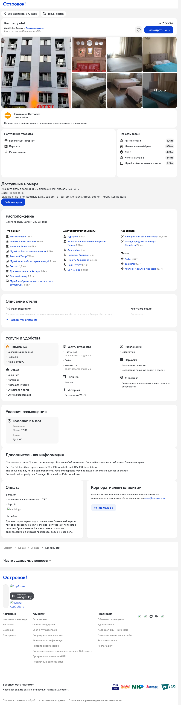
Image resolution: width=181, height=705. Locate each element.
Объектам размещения (111, 619)
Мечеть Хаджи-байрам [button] (23, 241)
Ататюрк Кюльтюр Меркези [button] (140, 268)
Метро (125, 253)
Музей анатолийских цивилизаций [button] (29, 261)
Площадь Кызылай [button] (78, 255)
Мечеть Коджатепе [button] (78, 259)
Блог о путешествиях (45, 629)
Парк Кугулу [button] (74, 264)
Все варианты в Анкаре (22, 13)
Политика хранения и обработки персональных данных (35, 700)
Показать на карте (34, 28)
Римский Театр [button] (18, 256)
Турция (22, 547)
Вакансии (8, 629)
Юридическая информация (48, 640)
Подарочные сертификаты (48, 661)
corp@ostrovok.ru (154, 498)
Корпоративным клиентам (113, 629)
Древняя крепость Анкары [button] (25, 271)
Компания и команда (15, 619)
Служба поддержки (44, 624)
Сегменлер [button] (74, 269)
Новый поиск (55, 13)
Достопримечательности (79, 230)
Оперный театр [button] (18, 276)
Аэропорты (128, 230)
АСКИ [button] (128, 258)
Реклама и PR (105, 645)
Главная (8, 547)
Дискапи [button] (130, 263)
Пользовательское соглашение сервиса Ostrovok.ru (62, 651)
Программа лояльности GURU (50, 656)
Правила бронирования (46, 645)
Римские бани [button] (18, 236)
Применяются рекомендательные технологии (95, 700)
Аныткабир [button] (74, 250)
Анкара (35, 547)
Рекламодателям (107, 640)
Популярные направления (48, 635)
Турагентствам (106, 624)
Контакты (8, 624)
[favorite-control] (138, 29)
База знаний (40, 619)
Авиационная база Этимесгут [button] (141, 236)
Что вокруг (13, 230)
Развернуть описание (23, 319)
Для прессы (9, 635)
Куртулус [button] (73, 236)
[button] (36, 72)
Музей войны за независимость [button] (28, 251)
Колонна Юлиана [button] (20, 246)
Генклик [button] (14, 266)
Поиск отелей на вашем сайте (115, 635)
